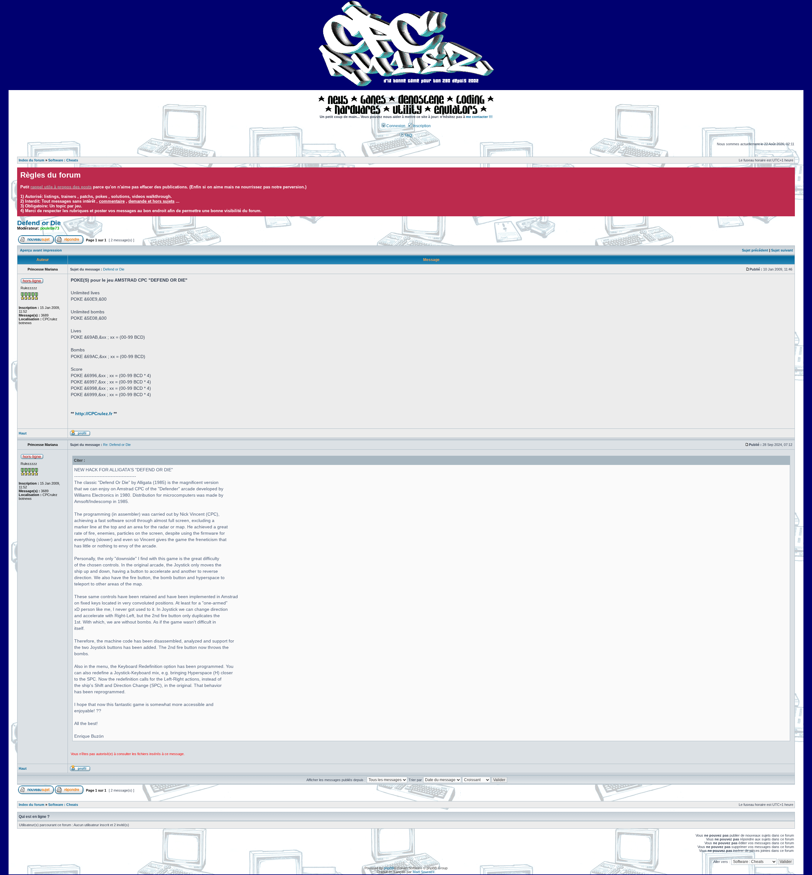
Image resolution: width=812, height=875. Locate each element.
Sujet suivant (782, 250)
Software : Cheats (63, 160)
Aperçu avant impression (41, 250)
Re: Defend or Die (117, 445)
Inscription (421, 126)
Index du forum (31, 160)
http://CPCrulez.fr (93, 413)
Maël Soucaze (424, 872)
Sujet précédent (755, 250)
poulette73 (49, 228)
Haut (23, 433)
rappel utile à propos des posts (61, 187)
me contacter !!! (479, 117)
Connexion (395, 126)
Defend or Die (39, 223)
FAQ (408, 135)
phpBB (389, 868)
